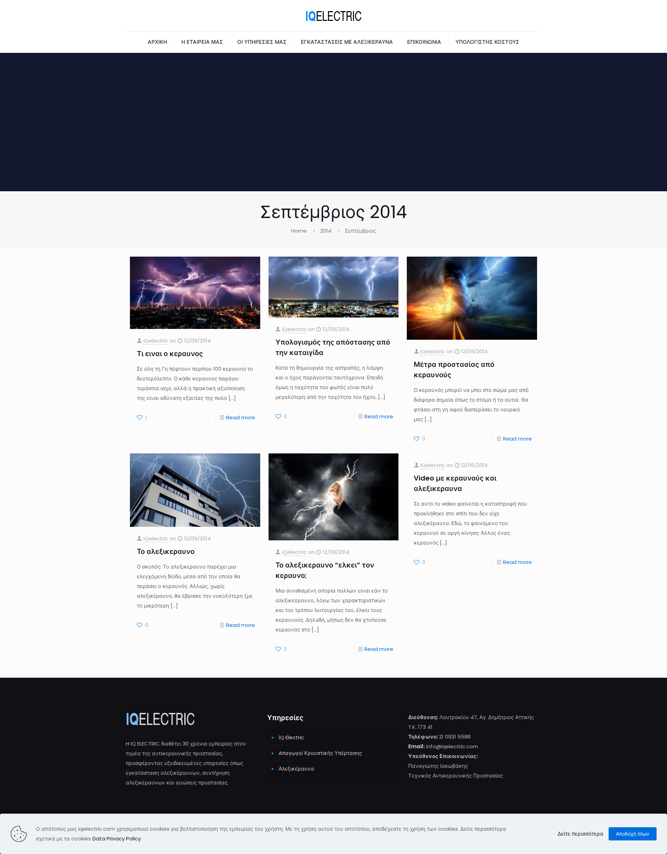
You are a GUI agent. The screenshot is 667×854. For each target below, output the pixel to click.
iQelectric (155, 340)
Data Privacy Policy (116, 838)
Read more (240, 417)
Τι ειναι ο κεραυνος (170, 353)
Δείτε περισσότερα (580, 833)
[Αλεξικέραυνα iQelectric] (333, 15)
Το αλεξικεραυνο (166, 551)
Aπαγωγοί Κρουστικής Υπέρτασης (320, 753)
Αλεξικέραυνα (296, 768)
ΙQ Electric (291, 737)
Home (299, 230)
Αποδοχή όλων (632, 833)
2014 (325, 230)
